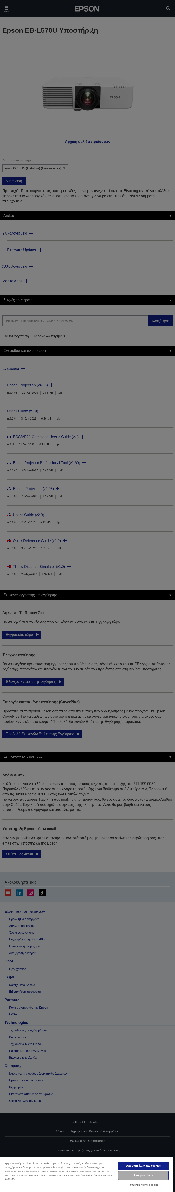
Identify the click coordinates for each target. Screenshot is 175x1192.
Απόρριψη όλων (143, 1175)
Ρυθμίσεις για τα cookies (144, 1184)
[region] (86, 1174)
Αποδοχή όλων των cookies (143, 1165)
